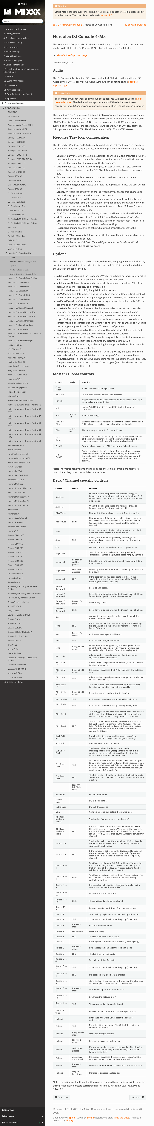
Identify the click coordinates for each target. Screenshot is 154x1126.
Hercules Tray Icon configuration (23, 262)
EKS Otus (12, 228)
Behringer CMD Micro (17, 151)
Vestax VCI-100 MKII (17, 669)
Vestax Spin (13, 649)
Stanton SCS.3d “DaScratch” (20, 632)
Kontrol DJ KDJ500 (16, 362)
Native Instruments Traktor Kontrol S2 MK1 (24, 410)
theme (90, 1118)
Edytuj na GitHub (136, 25)
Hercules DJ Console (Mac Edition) (22, 278)
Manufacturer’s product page (72, 55)
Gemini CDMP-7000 (17, 245)
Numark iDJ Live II (16, 480)
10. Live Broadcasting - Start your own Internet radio (21, 70)
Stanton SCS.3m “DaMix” (18, 636)
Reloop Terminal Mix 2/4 (18, 602)
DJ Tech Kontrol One (17, 206)
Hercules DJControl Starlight (20, 341)
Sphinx (72, 1118)
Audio (12, 257)
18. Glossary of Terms (13, 682)
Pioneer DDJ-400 (15, 553)
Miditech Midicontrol (17, 392)
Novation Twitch (15, 467)
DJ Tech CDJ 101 (15, 193)
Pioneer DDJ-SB (15, 557)
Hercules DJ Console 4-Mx (19, 253)
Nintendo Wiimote (16, 446)
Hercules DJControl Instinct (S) (21, 321)
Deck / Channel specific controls (23, 274)
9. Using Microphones (13, 65)
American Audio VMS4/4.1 (19, 134)
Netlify (69, 1120)
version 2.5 (106, 15)
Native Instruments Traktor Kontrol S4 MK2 (24, 435)
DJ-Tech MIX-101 (15, 211)
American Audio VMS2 (17, 129)
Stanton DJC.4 (14, 619)
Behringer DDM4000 (17, 164)
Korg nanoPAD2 (15, 379)
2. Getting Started (11, 34)
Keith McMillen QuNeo (18, 358)
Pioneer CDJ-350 (15, 540)
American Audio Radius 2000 (20, 125)
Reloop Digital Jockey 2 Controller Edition (22, 588)
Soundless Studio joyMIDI (19, 615)
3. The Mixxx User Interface (16, 38)
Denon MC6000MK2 (17, 185)
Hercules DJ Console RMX (19, 295)
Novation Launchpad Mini (18, 454)
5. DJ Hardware (10, 47)
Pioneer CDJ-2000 (16, 535)
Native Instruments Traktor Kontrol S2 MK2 (24, 417)
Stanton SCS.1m (15, 628)
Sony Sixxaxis (13, 611)
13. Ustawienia (10, 85)
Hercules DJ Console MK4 (19, 291)
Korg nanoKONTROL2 (17, 375)
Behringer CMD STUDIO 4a (20, 159)
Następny (136, 1097)
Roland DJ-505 (14, 606)
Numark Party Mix (15, 523)
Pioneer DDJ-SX (15, 570)
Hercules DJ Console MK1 (19, 283)
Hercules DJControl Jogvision (20, 325)
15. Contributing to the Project (17, 94)
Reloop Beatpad (14, 582)
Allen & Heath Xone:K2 (17, 121)
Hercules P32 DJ (15, 345)
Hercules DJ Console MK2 (19, 287)
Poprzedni (62, 1097)
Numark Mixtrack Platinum (19, 488)
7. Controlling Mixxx (12, 56)
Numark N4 (13, 510)
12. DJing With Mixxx (13, 81)
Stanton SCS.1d (14, 624)
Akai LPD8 (12, 112)
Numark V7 (13, 531)
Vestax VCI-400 (15, 678)
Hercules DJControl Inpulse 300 (21, 317)
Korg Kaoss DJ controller (18, 366)
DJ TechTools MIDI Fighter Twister (22, 223)
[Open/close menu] (2, 103)
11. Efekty (8, 76)
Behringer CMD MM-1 (17, 155)
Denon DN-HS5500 (16, 168)
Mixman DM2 (14, 396)
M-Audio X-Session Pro (18, 383)
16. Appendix (9, 99)
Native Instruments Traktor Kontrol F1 (24, 405)
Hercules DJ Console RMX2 (20, 299)
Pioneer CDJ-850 (15, 544)
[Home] (54, 24)
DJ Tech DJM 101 (15, 198)
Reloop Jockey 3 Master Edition (21, 598)
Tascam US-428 (15, 641)
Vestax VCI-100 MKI (17, 665)
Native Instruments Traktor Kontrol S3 (24, 430)
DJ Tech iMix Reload (16, 202)
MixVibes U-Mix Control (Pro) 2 (21, 401)
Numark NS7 (13, 514)
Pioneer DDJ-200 (15, 548)
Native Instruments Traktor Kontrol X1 (24, 441)
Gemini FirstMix (15, 249)
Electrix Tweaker (15, 232)
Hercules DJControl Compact (20, 308)
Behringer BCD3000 (17, 142)
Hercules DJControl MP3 (18, 330)
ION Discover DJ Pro (17, 354)
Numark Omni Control (17, 518)
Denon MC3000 (15, 176)
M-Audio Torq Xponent (17, 388)
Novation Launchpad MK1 (19, 458)
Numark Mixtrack (15, 484)
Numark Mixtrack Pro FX (18, 501)
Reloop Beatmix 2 (15, 574)
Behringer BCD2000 (17, 138)
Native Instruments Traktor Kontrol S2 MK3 (24, 424)
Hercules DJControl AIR (18, 304)
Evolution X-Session (16, 236)
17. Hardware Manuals (13, 103)
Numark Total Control (17, 527)
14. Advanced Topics (12, 90)
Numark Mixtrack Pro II (18, 506)
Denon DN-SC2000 (16, 172)
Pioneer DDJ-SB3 (15, 565)
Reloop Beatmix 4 (15, 578)
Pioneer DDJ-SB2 (15, 561)
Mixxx (23, 4)
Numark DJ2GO (15, 471)
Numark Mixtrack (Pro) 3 (18, 497)
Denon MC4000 (15, 181)
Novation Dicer (14, 450)
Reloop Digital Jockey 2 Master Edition (24, 594)
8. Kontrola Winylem (12, 60)
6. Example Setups (11, 51)
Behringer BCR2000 (16, 146)
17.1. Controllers (12, 108)
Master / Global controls (19, 270)
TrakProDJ (12, 645)
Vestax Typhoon (14, 653)
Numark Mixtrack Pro (17, 493)
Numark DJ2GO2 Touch (18, 476)
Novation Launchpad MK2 (19, 463)
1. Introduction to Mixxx (14, 29)
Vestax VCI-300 (15, 673)
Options (13, 266)
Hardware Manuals (70, 25)
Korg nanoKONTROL (17, 371)
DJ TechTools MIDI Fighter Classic (22, 219)
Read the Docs (121, 1118)
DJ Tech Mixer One (16, 215)
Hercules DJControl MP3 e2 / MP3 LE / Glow (24, 335)
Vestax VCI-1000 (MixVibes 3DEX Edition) (22, 659)
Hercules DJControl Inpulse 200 (21, 312)
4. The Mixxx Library (12, 42)
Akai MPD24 (13, 117)
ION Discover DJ (15, 349)
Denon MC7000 (15, 189)
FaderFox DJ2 (13, 240)
